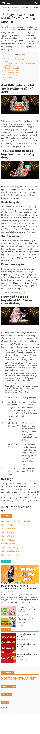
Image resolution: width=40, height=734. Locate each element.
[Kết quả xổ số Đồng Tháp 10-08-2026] (9, 644)
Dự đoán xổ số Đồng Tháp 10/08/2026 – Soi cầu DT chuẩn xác (27, 620)
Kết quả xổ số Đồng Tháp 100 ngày (15, 521)
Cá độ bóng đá (12, 68)
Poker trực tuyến (12, 72)
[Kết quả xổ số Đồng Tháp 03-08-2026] (9, 654)
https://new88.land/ (17, 720)
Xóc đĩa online (12, 70)
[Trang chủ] (3, 2)
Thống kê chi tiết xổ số (10, 551)
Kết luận (6, 79)
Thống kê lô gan (7, 532)
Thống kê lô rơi (7, 536)
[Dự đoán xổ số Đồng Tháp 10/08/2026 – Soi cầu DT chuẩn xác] (9, 618)
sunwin (16, 729)
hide (24, 55)
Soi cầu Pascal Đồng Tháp (12, 547)
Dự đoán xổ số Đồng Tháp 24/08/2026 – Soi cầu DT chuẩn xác (18, 587)
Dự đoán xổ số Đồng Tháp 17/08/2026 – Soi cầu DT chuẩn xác (27, 609)
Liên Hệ (4, 707)
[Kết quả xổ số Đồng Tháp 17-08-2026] (9, 634)
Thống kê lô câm (8, 529)
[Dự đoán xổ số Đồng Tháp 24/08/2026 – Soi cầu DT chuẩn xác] (20, 566)
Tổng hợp (12, 8)
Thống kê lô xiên (8, 540)
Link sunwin (5, 727)
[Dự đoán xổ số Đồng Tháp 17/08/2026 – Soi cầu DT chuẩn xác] (9, 607)
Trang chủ (4, 8)
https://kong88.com (21, 716)
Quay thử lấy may (8, 544)
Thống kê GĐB (7, 525)
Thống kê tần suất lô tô (10, 555)
